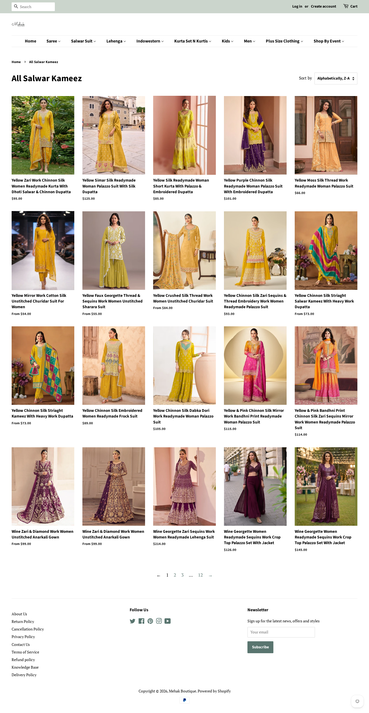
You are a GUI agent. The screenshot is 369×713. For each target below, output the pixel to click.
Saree (52, 41)
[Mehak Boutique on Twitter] (133, 622)
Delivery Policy (24, 674)
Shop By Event (327, 41)
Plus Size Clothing (283, 41)
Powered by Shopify (214, 691)
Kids (226, 41)
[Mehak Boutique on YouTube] (168, 622)
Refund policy (23, 659)
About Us (19, 613)
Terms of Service (25, 652)
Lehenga (114, 41)
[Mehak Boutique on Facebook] (141, 622)
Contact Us (21, 644)
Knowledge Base (25, 667)
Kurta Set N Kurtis (191, 41)
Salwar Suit (82, 41)
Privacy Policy (23, 636)
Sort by (305, 78)
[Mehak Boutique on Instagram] (159, 622)
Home (30, 41)
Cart (353, 6)
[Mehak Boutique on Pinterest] (150, 622)
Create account (323, 6)
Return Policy (23, 621)
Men (248, 41)
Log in (297, 6)
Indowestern (148, 41)
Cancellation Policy (28, 629)
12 (200, 575)
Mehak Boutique (182, 691)
